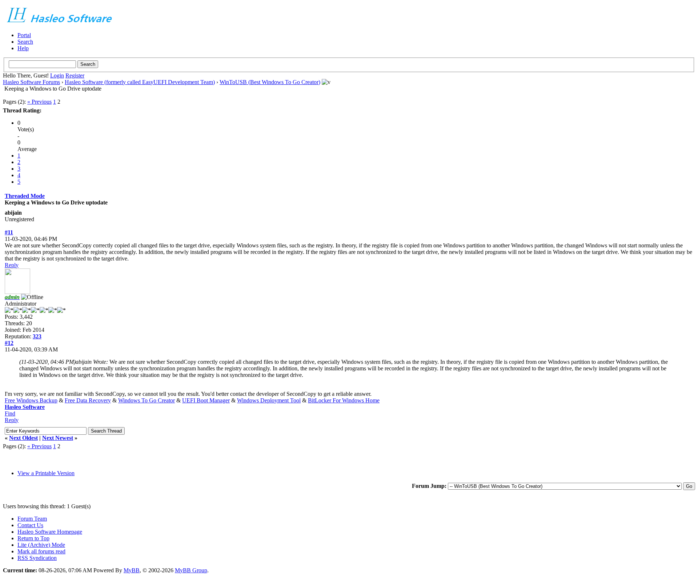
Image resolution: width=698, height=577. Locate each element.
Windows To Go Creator (146, 400)
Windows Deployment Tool (269, 400)
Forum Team (32, 519)
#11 (9, 232)
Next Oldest (23, 438)
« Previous (39, 102)
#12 (9, 343)
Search (25, 42)
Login (57, 75)
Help (23, 48)
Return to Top (33, 538)
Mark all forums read (41, 551)
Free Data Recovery (88, 400)
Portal (24, 35)
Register (74, 75)
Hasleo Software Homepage (49, 532)
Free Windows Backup (31, 400)
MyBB (132, 570)
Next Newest (57, 438)
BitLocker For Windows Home (344, 400)
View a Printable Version (46, 473)
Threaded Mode (25, 196)
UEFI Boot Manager (206, 400)
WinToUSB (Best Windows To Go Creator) (270, 82)
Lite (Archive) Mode (41, 545)
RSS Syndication (37, 558)
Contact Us (30, 525)
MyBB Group (191, 570)
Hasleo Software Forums (31, 82)
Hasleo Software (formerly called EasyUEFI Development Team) (140, 82)
